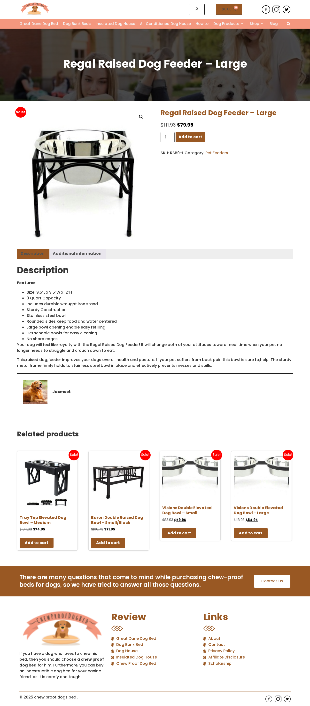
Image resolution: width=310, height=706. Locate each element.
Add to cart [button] (36, 543)
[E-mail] (26, 417)
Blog (274, 23)
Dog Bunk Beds (77, 23)
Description (33, 253)
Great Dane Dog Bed (38, 23)
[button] (141, 116)
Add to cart (190, 137)
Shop (254, 23)
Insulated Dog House (115, 23)
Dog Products (226, 23)
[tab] (32, 254)
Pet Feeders (216, 153)
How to (202, 23)
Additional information (77, 253)
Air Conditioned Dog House (165, 23)
